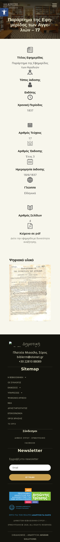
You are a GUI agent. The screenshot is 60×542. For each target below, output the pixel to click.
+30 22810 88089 (30, 361)
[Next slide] (46, 293)
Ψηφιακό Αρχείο (17, 397)
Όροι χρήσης (15, 418)
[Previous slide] (14, 293)
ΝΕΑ (10, 403)
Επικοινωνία (15, 413)
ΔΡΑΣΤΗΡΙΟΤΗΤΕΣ (17, 408)
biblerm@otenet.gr (30, 357)
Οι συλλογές (14, 382)
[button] (4, 12)
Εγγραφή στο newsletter (23, 459)
